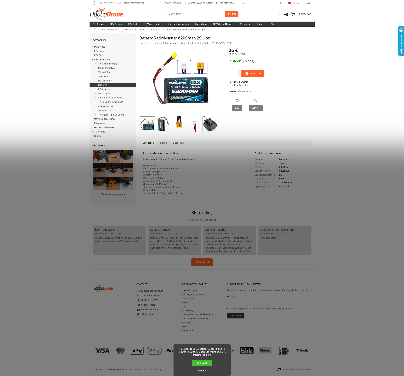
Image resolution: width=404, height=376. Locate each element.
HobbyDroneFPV (149, 300)
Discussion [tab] (178, 143)
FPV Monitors (104, 110)
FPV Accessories (102, 59)
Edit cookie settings (153, 369)
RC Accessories (105, 89)
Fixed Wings (100, 123)
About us (186, 302)
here (208, 355)
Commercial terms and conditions (198, 314)
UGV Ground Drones (104, 127)
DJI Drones (99, 46)
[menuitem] (98, 24)
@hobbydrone (148, 314)
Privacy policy (188, 322)
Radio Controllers (106, 68)
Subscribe (235, 315)
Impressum (187, 330)
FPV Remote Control (107, 63)
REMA (185, 326)
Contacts (186, 306)
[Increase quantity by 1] (239, 72)
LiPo (281, 178)
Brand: (191, 43)
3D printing (99, 131)
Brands (97, 136)
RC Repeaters (105, 80)
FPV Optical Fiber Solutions (110, 114)
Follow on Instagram (115, 194)
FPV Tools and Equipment (110, 102)
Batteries (102, 85)
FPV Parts (99, 55)
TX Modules (104, 72)
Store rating (202, 212)
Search (231, 14)
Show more (202, 262)
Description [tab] (148, 143)
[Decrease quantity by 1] (239, 75)
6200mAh (284, 171)
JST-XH (283, 182)
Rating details (172, 43)
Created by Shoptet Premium (297, 369)
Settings (202, 370)
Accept (203, 363)
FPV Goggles (103, 93)
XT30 (290, 182)
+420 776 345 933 (150, 295)
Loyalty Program (173, 3)
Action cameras (105, 106)
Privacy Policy (283, 308)
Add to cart (255, 73)
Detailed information (239, 91)
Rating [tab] (163, 143)
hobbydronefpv (148, 305)
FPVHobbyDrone (149, 309)
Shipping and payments (200, 3)
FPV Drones (100, 51)
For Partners (227, 3)
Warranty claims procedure (195, 318)
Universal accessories (104, 119)
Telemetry (103, 76)
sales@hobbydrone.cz (152, 291)
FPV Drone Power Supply (109, 97)
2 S (280, 175)
